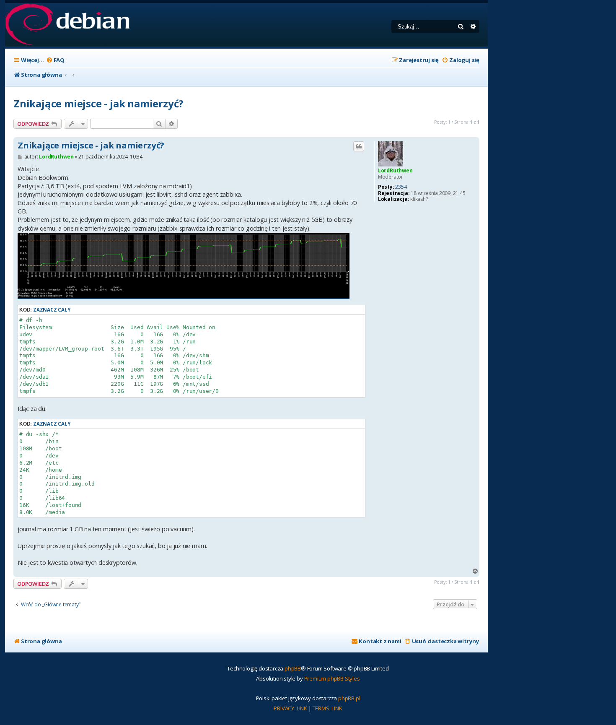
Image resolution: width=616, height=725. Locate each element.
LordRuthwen (395, 170)
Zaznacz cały (51, 310)
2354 (400, 187)
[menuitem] (55, 60)
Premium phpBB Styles (332, 678)
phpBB (293, 668)
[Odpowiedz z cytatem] (358, 146)
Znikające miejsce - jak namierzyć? (98, 103)
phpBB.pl (349, 698)
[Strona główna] (67, 25)
